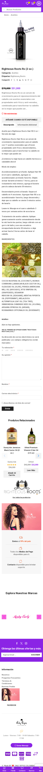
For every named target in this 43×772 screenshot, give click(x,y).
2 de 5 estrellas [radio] (6, 350)
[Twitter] (21, 643)
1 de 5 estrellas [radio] (2, 350)
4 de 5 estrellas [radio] (20, 350)
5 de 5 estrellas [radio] (29, 350)
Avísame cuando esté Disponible (21, 120)
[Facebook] (17, 643)
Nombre (6, 384)
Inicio (6, 15)
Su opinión (7, 355)
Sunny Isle (12, 462)
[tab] (9, 124)
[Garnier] (21, 617)
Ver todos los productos (21, 497)
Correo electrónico (10, 393)
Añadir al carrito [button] (12, 474)
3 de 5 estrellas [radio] (13, 350)
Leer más (31, 470)
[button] (38, 456)
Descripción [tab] (9, 125)
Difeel (31, 462)
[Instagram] (26, 643)
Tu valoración (8, 348)
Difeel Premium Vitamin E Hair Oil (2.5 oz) (31, 450)
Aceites (14, 15)
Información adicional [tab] (27, 125)
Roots (22, 76)
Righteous (15, 76)
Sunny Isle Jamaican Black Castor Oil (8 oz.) (12, 450)
